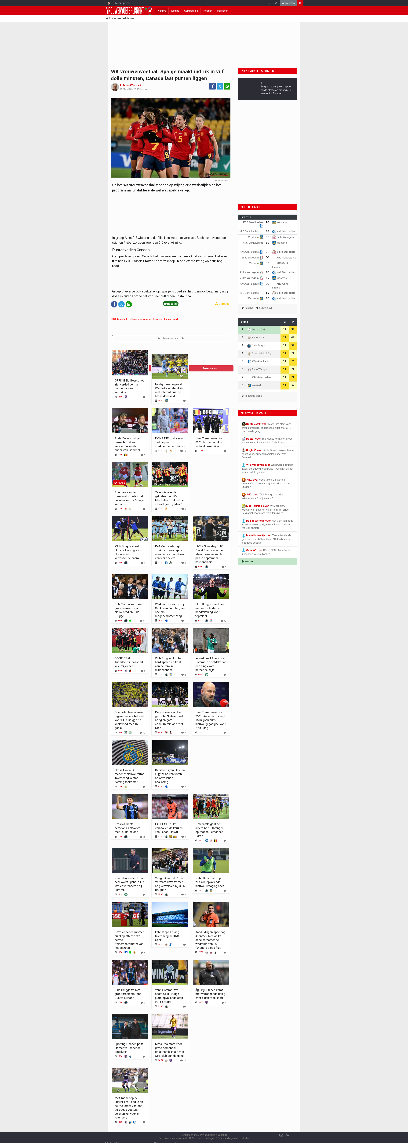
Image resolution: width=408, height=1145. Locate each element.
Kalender (249, 307)
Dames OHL (258, 329)
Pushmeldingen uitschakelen (233, 1138)
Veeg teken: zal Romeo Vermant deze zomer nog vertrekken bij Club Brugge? (266, 483)
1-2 (268, 292)
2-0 (268, 242)
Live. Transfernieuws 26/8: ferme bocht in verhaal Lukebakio (208, 442)
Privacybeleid (207, 1134)
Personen (222, 10)
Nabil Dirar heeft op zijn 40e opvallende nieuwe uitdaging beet (209, 882)
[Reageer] (144, 397)
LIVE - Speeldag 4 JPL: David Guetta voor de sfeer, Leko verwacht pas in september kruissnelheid (210, 554)
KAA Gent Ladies (285, 231)
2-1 (268, 237)
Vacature (222, 1134)
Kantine (175, 10)
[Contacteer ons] (269, 3)
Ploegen (207, 10)
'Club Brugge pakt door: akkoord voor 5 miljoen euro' (263, 496)
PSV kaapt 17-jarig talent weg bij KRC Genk (167, 936)
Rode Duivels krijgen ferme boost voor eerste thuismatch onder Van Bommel (268, 454)
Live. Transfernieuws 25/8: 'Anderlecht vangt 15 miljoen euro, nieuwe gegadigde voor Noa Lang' (210, 720)
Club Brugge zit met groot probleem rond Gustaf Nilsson (128, 993)
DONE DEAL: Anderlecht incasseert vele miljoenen (129, 662)
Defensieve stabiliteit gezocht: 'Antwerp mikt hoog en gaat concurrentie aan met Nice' (170, 720)
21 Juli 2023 (128, 89)
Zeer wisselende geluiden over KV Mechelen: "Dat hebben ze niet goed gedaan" (266, 539)
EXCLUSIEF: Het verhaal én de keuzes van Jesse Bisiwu (169, 828)
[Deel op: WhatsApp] (227, 86)
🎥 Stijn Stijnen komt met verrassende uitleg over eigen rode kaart (210, 993)
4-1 (268, 272)
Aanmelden (288, 3)
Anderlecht (257, 337)
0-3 (268, 263)
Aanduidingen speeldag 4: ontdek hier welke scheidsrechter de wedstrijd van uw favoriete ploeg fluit (210, 939)
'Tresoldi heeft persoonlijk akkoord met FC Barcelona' (127, 828)
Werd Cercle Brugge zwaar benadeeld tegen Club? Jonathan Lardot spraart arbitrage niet (267, 468)
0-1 (268, 251)
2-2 (268, 231)
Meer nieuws (170, 338)
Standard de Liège (261, 353)
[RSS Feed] (276, 3)
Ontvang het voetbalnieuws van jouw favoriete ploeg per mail (146, 319)
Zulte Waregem (285, 237)
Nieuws (162, 10)
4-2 (268, 277)
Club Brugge (258, 345)
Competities (191, 10)
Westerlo (281, 222)
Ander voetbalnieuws (121, 18)
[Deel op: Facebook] (212, 86)
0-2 (268, 283)
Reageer (144, 89)
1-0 (268, 222)
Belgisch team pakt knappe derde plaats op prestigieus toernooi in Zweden (276, 90)
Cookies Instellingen (203, 1138)
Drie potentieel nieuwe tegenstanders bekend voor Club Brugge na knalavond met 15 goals (129, 720)
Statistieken (266, 307)
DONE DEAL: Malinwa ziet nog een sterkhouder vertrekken (170, 442)
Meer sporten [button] (122, 3)
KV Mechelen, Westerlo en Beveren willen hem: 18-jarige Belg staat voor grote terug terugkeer (265, 509)
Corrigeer (224, 303)
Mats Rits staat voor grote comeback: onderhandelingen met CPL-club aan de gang (267, 427)
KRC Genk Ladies (249, 231)
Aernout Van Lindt (132, 85)
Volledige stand (253, 395)
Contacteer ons (189, 1134)
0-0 (268, 257)
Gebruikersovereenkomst (173, 1138)
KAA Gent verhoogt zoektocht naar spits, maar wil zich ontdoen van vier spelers (267, 524)
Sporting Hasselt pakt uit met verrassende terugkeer (129, 1047)
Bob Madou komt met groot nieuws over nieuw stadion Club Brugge (267, 440)
